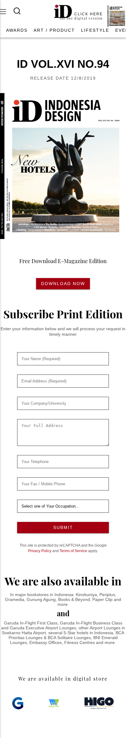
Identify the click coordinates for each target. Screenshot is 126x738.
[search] (20, 11)
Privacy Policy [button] (39, 551)
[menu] (6, 12)
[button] (17, 30)
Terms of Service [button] (73, 551)
